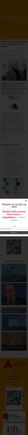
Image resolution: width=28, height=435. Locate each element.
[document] (14, 217)
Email (14, 226)
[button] (26, 200)
